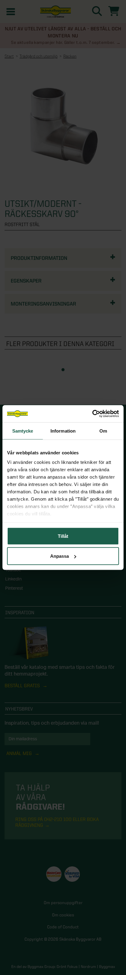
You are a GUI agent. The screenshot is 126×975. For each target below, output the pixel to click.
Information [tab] (63, 430)
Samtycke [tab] (22, 430)
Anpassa (59, 556)
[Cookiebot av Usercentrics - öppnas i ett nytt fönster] (92, 414)
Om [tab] (103, 430)
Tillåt (63, 535)
